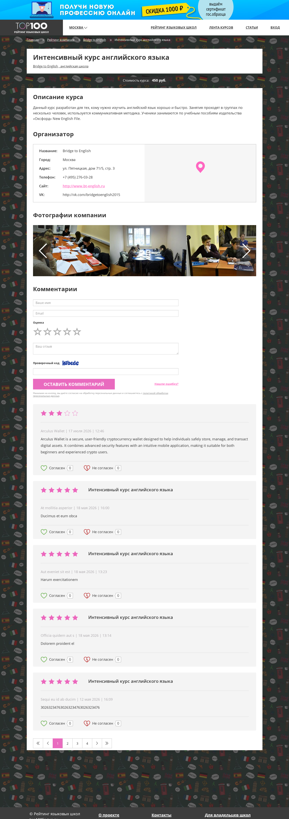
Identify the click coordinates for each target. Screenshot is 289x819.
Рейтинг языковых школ (174, 27)
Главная (33, 40)
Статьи (252, 27)
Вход (275, 27)
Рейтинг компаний (61, 40)
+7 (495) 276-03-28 (78, 177)
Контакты (161, 815)
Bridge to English (94, 40)
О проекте (108, 815)
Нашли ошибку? (167, 384)
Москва (76, 27)
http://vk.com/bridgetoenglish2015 (91, 194)
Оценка (38, 322)
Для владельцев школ (228, 815)
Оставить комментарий (74, 384)
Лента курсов (221, 27)
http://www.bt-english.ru (84, 186)
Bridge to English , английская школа (60, 66)
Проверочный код (46, 363)
